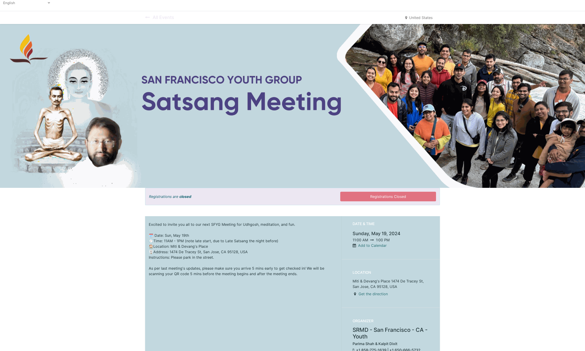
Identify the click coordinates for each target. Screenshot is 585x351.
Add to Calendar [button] (372, 245)
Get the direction (373, 294)
